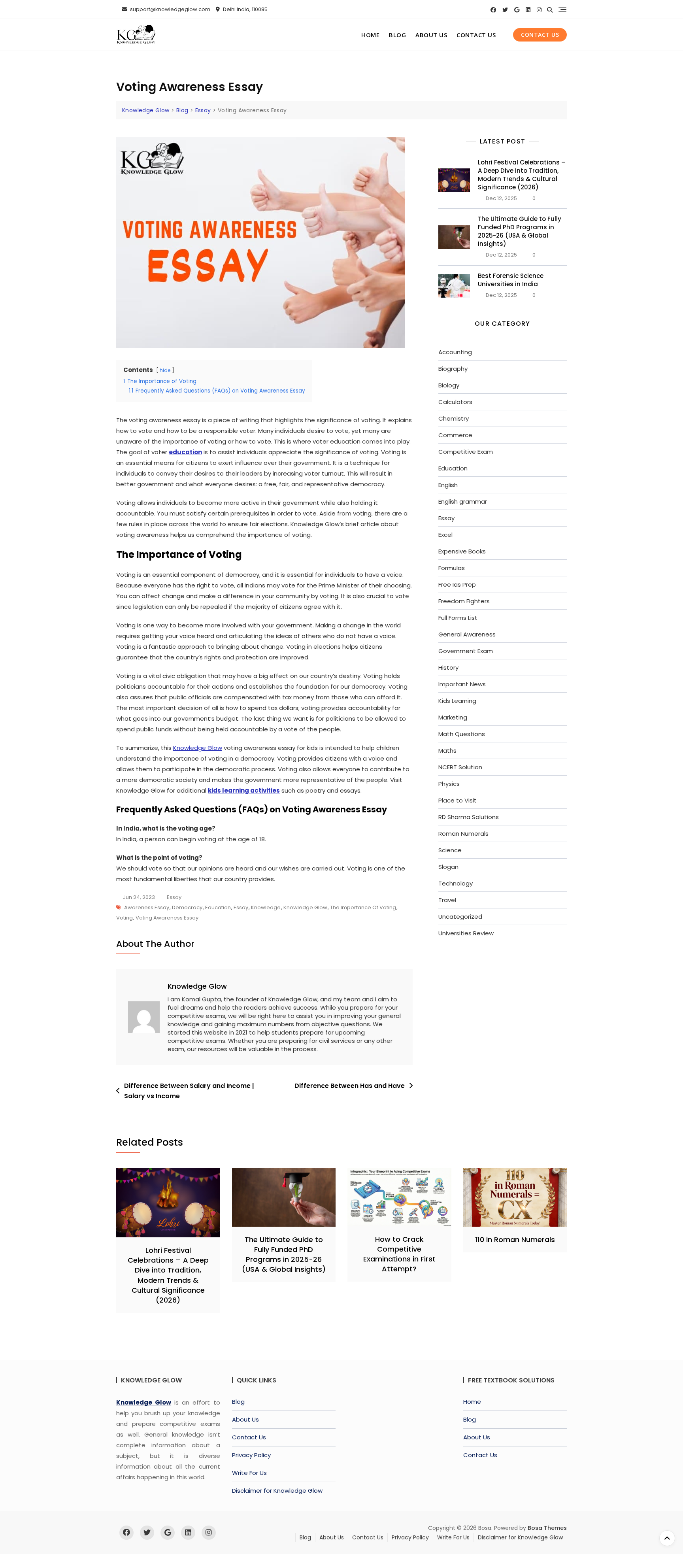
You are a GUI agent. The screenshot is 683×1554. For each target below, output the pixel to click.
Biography (453, 368)
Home (370, 35)
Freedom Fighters (464, 601)
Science (450, 850)
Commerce (455, 435)
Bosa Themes (547, 1528)
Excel (445, 535)
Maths (447, 750)
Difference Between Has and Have (349, 1085)
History (448, 667)
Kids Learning (457, 701)
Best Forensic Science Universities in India (510, 280)
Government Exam (465, 651)
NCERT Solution (460, 767)
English (448, 485)
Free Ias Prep (457, 584)
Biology (448, 385)
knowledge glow (305, 907)
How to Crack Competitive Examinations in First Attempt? (399, 1254)
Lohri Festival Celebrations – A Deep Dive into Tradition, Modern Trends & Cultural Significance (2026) (521, 174)
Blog (397, 35)
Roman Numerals (463, 833)
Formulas (451, 568)
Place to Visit (457, 800)
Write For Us (249, 1473)
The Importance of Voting (363, 907)
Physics (449, 784)
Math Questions (461, 734)
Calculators (455, 402)
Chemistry (453, 418)
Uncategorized (460, 916)
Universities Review (466, 933)
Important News (462, 684)
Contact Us (476, 35)
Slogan (448, 867)
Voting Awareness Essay (167, 917)
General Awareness (467, 634)
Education (218, 907)
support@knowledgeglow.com (169, 9)
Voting (124, 917)
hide (165, 370)
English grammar (462, 501)
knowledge (266, 907)
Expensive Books (462, 551)
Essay (174, 897)
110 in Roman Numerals (515, 1239)
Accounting (455, 352)
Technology (455, 883)
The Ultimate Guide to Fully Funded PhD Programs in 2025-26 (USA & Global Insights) (519, 231)
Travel (447, 900)
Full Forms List (457, 618)
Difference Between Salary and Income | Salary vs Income (189, 1091)
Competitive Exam (465, 452)
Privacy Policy (251, 1455)
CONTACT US (540, 34)
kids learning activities (244, 790)
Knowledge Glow (197, 748)
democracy (187, 907)
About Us (431, 35)
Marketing (452, 717)
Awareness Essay (146, 907)
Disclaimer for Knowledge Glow (277, 1490)
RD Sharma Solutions (468, 817)
